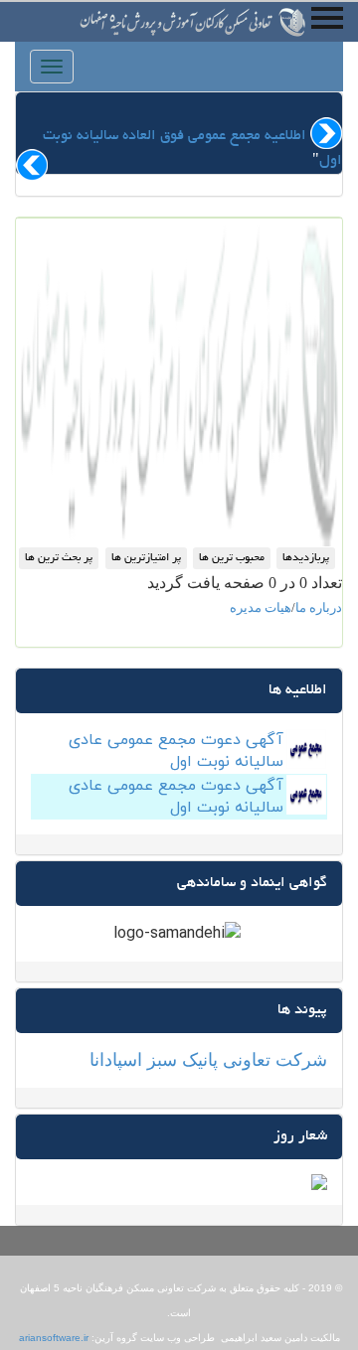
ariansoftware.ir (54, 1337)
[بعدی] (32, 165)
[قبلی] (326, 133)
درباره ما (318, 607)
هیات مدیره (260, 607)
